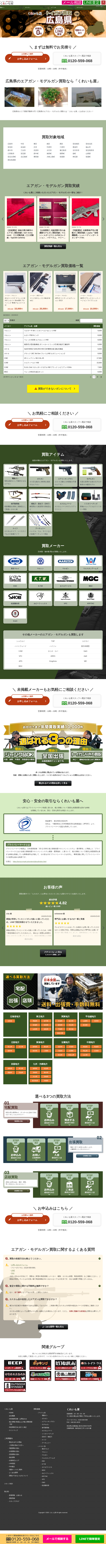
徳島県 (10, 1068)
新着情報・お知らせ (15, 1495)
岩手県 (46, 1021)
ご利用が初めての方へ (16, 1445)
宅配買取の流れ (18, 1121)
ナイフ (44, 1440)
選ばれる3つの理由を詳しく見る (53, 783)
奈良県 (60, 1055)
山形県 (35, 1029)
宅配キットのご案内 (15, 1469)
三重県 (46, 1051)
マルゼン (45, 1455)
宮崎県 (46, 1076)
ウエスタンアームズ (48, 1458)
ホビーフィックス (48, 1473)
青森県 (35, 1021)
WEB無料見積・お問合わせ (18, 1419)
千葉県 (60, 1029)
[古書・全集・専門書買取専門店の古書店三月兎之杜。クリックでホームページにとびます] (15, 1376)
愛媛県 (10, 1072)
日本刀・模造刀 (47, 1437)
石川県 (21, 1047)
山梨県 (85, 1021)
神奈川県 (60, 1033)
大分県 (35, 1076)
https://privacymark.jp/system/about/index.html (29, 861)
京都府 (71, 1047)
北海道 (10, 1021)
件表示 (12, 320)
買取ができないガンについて (55, 388)
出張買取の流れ (87, 1156)
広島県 (96, 1051)
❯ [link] (101, 377)
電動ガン (45, 1415)
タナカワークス (47, 1467)
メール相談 (72, 3)
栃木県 (71, 1021)
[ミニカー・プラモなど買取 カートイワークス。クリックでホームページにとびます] (91, 1365)
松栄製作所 (45, 1485)
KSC (43, 1461)
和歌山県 (71, 1055)
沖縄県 (46, 1080)
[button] (103, 219)
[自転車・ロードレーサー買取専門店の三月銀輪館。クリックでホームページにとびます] (40, 1376)
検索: (78, 320)
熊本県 (46, 1072)
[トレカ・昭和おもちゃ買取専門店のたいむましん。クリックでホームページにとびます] (65, 1365)
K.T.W (44, 1464)
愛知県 (46, 1047)
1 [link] (94, 377)
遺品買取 (12, 1457)
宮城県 (35, 1025)
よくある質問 (13, 1472)
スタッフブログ (14, 1501)
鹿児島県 (35, 1080)
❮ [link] (90, 377)
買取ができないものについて (18, 1475)
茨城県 (60, 1021)
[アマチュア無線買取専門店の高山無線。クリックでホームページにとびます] (65, 1376)
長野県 (96, 1021)
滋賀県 (60, 1047)
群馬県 (60, 1025)
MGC (43, 1470)
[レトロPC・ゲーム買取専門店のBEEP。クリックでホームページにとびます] (15, 1365)
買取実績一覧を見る (53, 246)
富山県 (10, 1047)
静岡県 (35, 1047)
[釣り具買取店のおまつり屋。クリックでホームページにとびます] (91, 1376)
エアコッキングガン (48, 1421)
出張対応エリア (14, 1460)
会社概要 (12, 1416)
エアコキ (53, 7)
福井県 (10, 1051)
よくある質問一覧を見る (53, 1327)
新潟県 (85, 1025)
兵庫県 (71, 1051)
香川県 (21, 1068)
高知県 (21, 1072)
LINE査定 (12, 1463)
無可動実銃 (45, 1427)
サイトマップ (13, 1430)
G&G (43, 1482)
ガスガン (27, 7)
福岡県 (35, 1068)
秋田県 (46, 1025)
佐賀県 (46, 1068)
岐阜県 (35, 1051)
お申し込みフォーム (27, 59)
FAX (12, 1273)
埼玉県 (71, 1025)
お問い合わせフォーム (19, 1265)
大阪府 (60, 1051)
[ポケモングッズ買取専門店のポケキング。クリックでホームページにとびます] (40, 1365)
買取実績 (12, 1498)
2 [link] (97, 377)
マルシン (45, 1452)
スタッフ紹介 (8, 1483)
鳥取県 (85, 1047)
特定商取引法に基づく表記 (17, 1427)
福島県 (46, 1029)
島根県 (96, 1047)
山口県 (85, 1055)
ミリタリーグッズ (48, 1434)
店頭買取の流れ (18, 1191)
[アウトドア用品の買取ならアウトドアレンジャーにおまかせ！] (15, 1387)
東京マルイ (45, 1449)
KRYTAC (45, 1476)
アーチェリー (46, 1443)
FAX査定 (12, 1466)
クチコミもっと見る (53, 953)
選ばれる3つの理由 (15, 1442)
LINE (13, 1270)
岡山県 (85, 1051)
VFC (43, 1479)
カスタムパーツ (47, 1430)
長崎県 (35, 1072)
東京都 (71, 1029)
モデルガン (80, 7)
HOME (11, 1413)
